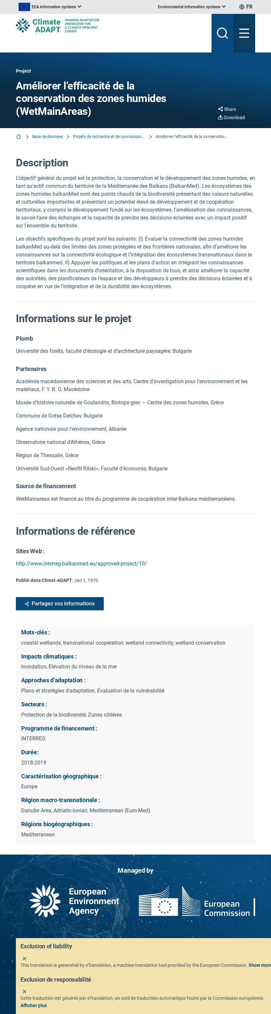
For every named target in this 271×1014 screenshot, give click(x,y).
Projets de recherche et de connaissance (109, 136)
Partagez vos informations (63, 603)
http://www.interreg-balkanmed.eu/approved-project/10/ (81, 563)
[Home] (19, 137)
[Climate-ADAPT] (111, 25)
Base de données (47, 136)
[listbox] (50, 7)
